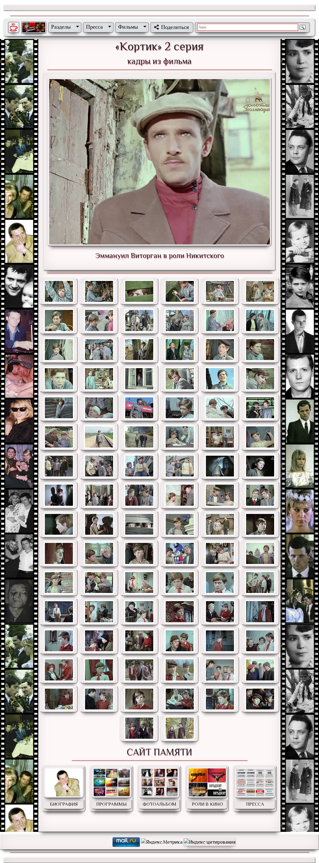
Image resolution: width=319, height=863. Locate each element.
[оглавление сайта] (33, 27)
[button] (64, 27)
